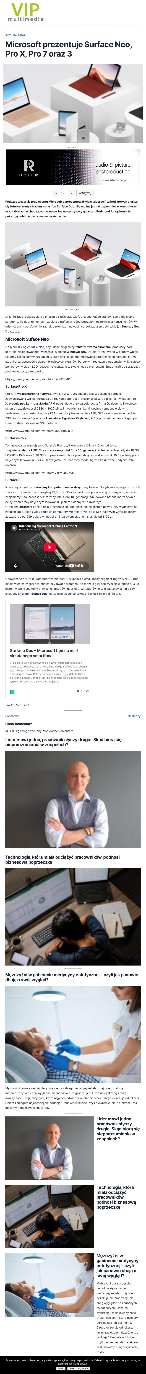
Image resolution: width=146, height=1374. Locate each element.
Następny (134, 716)
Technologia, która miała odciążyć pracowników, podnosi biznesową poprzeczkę (62, 860)
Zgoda (61, 1368)
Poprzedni (12, 716)
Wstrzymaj (85, 193)
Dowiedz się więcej (78, 1368)
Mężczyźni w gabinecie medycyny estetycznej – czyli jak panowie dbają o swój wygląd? (71, 977)
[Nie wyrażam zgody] (141, 1365)
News (21, 34)
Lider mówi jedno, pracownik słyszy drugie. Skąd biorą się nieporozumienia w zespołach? (63, 742)
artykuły (10, 34)
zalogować (27, 731)
